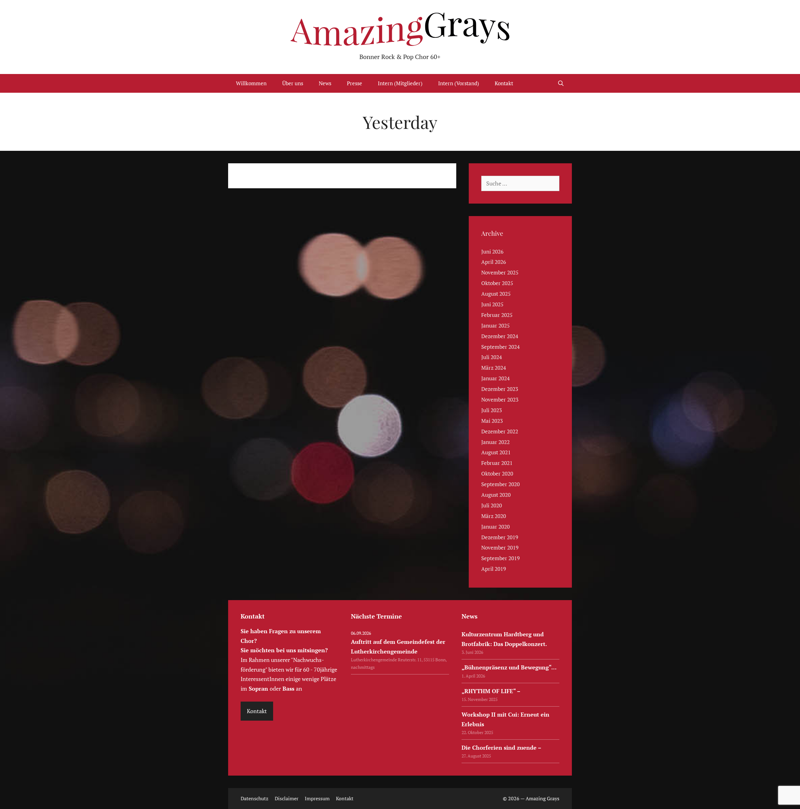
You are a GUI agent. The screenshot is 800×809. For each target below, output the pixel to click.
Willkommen (251, 83)
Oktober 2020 (497, 473)
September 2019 (500, 558)
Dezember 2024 (499, 336)
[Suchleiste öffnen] (560, 83)
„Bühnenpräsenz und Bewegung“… (509, 667)
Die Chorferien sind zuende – (501, 747)
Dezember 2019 (499, 537)
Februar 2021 (496, 462)
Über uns (292, 83)
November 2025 (499, 272)
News (325, 83)
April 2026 (493, 261)
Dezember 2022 (499, 431)
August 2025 (496, 293)
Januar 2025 (495, 325)
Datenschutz (254, 798)
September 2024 (500, 346)
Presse (354, 83)
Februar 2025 (496, 314)
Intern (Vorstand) (458, 83)
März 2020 (493, 516)
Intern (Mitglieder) (400, 83)
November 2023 (499, 399)
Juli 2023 (491, 410)
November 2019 (499, 547)
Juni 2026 (492, 251)
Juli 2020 (491, 505)
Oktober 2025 (497, 283)
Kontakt (504, 83)
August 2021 (496, 452)
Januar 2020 (495, 526)
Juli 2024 (491, 357)
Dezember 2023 (499, 388)
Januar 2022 (495, 442)
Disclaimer (286, 798)
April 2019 (493, 568)
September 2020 (500, 484)
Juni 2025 (492, 304)
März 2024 (493, 367)
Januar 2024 (495, 378)
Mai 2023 (492, 420)
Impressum (317, 798)
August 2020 (496, 494)
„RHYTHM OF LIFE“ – (491, 691)
